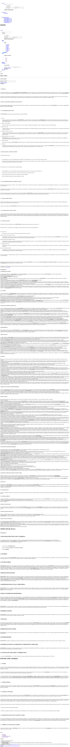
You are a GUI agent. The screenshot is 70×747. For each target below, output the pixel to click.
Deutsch (7, 45)
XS (6, 58)
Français (7, 47)
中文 (7, 51)
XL (6, 61)
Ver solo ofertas (9, 5)
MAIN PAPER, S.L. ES (8, 21)
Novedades (8, 6)
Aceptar (1, 740)
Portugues (7, 50)
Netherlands (8, 48)
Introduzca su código (3, 80)
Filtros (3, 3)
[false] (4, 33)
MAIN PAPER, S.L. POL (8, 20)
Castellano (7, 44)
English (7, 46)
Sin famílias (6, 13)
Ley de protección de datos (6, 736)
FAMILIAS (4, 12)
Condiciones (4, 735)
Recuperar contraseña (3, 82)
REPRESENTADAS (5, 17)
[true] (3, 33)
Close (1, 73)
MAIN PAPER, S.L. (7, 22)
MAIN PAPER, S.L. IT (7, 18)
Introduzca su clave (3, 81)
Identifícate (2, 83)
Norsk (7, 49)
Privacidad (3, 734)
